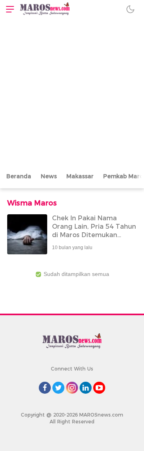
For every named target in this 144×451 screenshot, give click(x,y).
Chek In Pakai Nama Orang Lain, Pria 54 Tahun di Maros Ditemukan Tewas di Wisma (94, 230)
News (49, 176)
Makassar (80, 176)
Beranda (18, 176)
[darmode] (130, 9)
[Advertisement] (72, 94)
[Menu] (8, 9)
